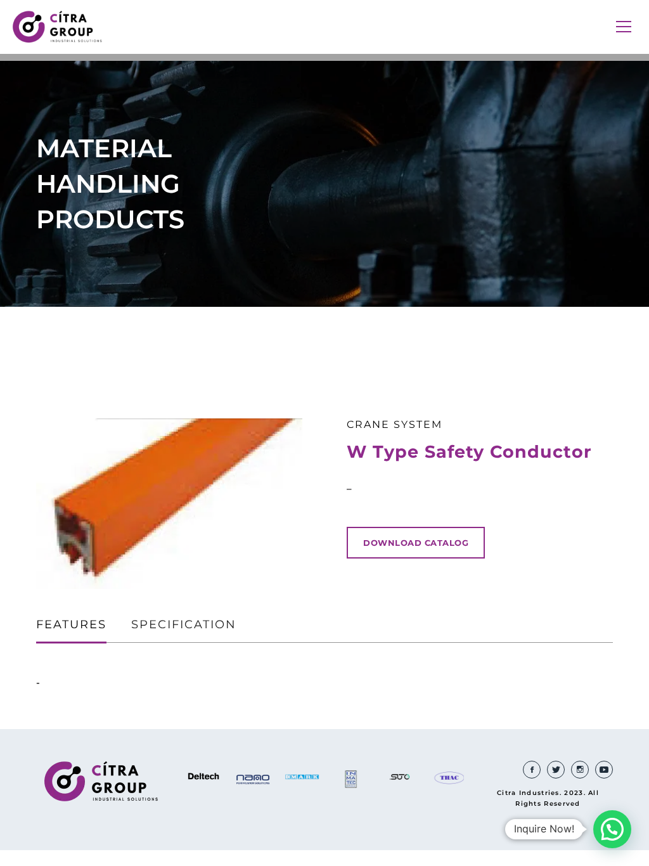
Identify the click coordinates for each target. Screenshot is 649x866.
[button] (612, 829)
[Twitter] (556, 770)
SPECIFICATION (183, 624)
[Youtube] (604, 770)
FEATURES (71, 624)
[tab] (71, 625)
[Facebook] (532, 770)
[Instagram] (580, 770)
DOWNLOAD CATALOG (415, 543)
